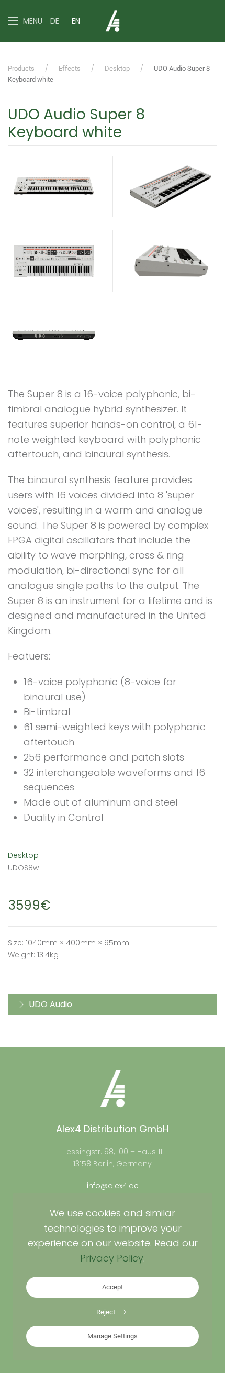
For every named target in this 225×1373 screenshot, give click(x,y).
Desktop (23, 855)
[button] (25, 21)
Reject (105, 1312)
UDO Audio (50, 1004)
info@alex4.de (113, 1185)
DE (54, 21)
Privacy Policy (111, 1258)
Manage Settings (112, 1336)
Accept (112, 1287)
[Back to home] (112, 21)
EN (76, 21)
